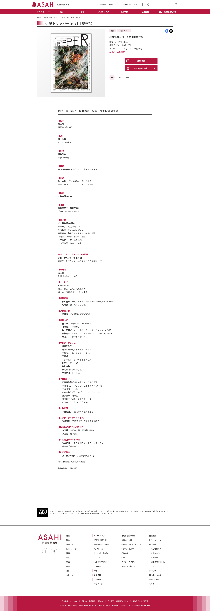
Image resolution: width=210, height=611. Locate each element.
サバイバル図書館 (101, 553)
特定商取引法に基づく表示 (139, 601)
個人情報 (65, 601)
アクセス (152, 566)
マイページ (98, 583)
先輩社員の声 (156, 548)
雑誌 (45, 17)
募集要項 (154, 557)
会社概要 (103, 4)
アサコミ (97, 557)
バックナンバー (122, 77)
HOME (39, 17)
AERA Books (98, 548)
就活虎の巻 (155, 553)
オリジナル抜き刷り (129, 566)
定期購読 (141, 60)
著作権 (84, 601)
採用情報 (152, 544)
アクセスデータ (75, 601)
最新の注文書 (126, 540)
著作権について (114, 4)
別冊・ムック (71, 548)
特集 (95, 570)
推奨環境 (92, 601)
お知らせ (152, 570)
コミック (69, 575)
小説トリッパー (53, 17)
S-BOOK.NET (126, 548)
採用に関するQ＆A (158, 562)
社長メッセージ (155, 540)
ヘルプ (136, 4)
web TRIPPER (99, 562)
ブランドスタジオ (128, 562)
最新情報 (124, 11)
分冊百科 (69, 544)
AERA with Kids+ (100, 544)
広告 (123, 557)
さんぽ (96, 566)
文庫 (68, 562)
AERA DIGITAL (99, 540)
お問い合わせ (126, 4)
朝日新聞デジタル (122, 601)
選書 (68, 570)
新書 (68, 566)
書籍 (68, 553)
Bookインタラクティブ (130, 544)
